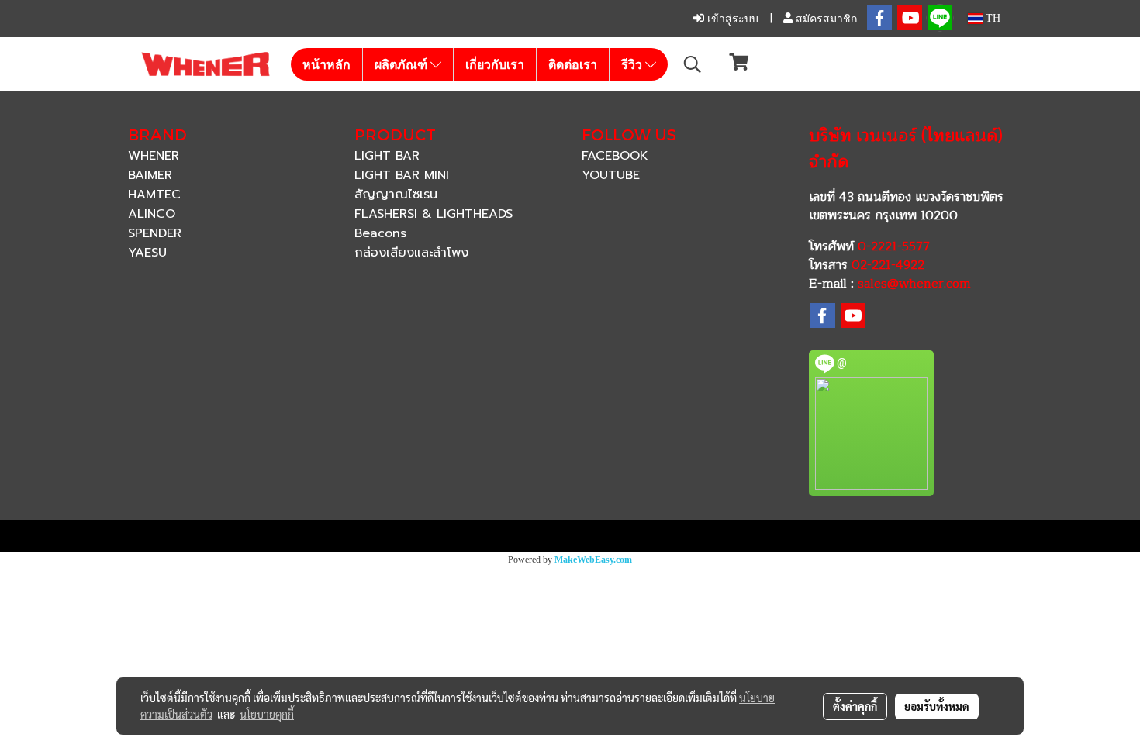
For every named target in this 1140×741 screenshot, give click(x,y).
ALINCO (151, 214)
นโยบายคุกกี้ (267, 714)
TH (991, 18)
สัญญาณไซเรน (395, 194)
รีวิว (633, 64)
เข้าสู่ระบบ (731, 19)
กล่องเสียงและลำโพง (411, 252)
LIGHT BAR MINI (401, 175)
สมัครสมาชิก (825, 19)
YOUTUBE (611, 175)
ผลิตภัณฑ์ (402, 64)
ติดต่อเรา (572, 64)
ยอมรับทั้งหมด (936, 706)
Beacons (380, 233)
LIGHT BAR (387, 155)
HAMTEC (154, 194)
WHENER (153, 155)
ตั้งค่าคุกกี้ (855, 706)
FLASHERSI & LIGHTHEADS (433, 214)
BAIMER (150, 175)
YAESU (147, 252)
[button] (692, 64)
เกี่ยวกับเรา (494, 64)
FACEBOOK (615, 155)
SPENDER (154, 233)
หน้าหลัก (326, 64)
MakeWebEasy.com (593, 559)
